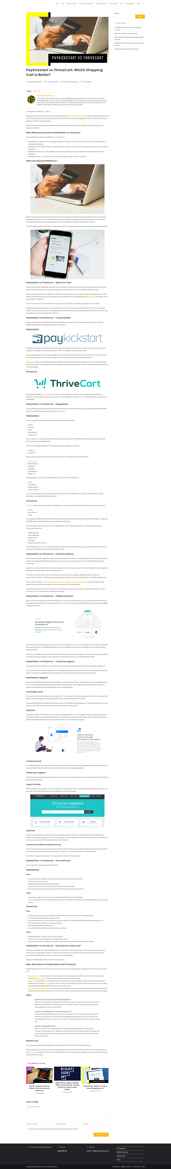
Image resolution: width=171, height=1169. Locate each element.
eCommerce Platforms (70, 82)
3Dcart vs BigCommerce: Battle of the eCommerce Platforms (39, 1088)
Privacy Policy (121, 1156)
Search (117, 13)
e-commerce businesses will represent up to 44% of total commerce (64, 582)
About (29, 91)
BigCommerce (33, 988)
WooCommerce (33, 976)
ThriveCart (82, 116)
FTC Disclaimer (121, 1148)
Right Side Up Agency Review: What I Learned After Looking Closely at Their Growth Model (67, 1086)
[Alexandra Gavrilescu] (31, 99)
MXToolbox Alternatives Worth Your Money (127, 49)
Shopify (30, 981)
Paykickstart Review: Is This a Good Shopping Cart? (95, 1087)
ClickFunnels (32, 461)
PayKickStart (73, 116)
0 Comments (87, 82)
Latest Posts (37, 91)
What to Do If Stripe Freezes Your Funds (126, 33)
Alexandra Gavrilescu (35, 82)
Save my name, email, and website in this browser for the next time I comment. (53, 1129)
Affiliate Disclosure (122, 1152)
